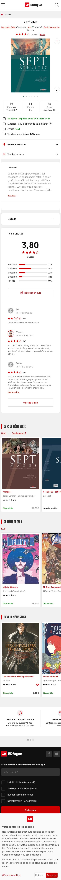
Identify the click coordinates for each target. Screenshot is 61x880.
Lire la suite (13, 392)
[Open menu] (3, 5)
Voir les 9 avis (30, 402)
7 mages (6, 492)
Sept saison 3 (19, 433)
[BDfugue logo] (33, 4)
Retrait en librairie (17, 144)
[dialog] (30, 846)
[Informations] (50, 124)
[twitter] (56, 754)
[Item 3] (31, 96)
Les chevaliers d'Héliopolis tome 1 (18, 676)
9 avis (42, 34)
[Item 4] (34, 96)
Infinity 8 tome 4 (10, 587)
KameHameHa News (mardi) (22, 800)
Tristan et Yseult (50, 676)
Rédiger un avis (32, 292)
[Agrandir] (57, 89)
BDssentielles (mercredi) (21, 794)
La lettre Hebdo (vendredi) (21, 782)
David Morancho (52, 27)
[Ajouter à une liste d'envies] (57, 41)
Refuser (39, 875)
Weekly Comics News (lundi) (22, 788)
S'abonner (30, 810)
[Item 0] (23, 96)
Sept (3, 433)
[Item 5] (37, 96)
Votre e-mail (10, 772)
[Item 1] (26, 96)
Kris (29, 27)
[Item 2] (29, 96)
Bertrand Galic (8, 27)
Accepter (52, 875)
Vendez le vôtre (16, 153)
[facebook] (49, 754)
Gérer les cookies (11, 875)
